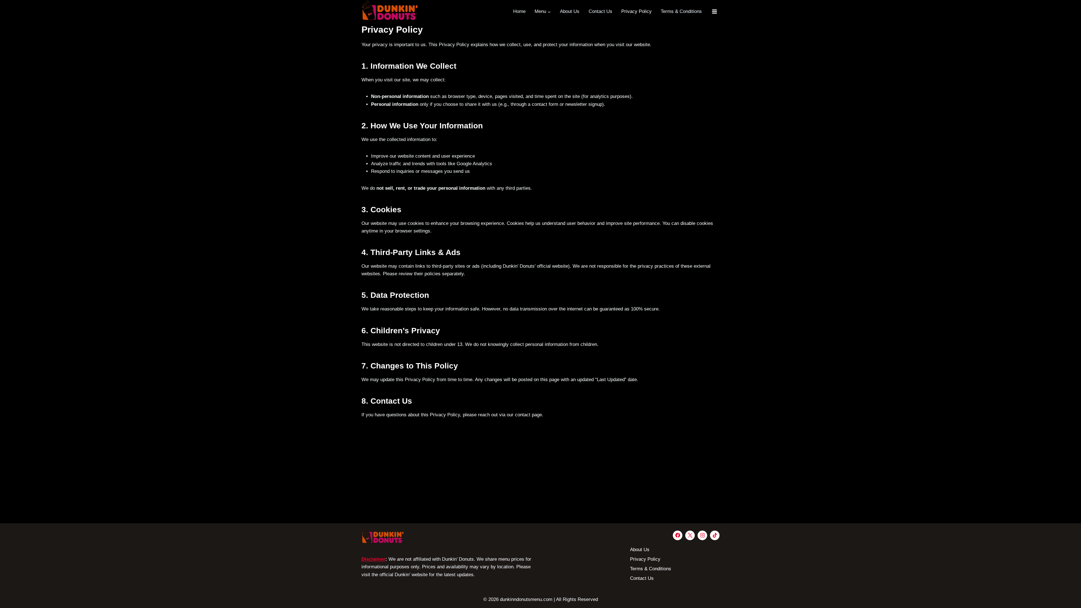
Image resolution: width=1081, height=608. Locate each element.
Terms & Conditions (681, 11)
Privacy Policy (636, 11)
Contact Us (600, 11)
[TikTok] (715, 535)
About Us (569, 11)
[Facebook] (677, 535)
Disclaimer (373, 559)
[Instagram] (702, 535)
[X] (690, 535)
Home (519, 11)
